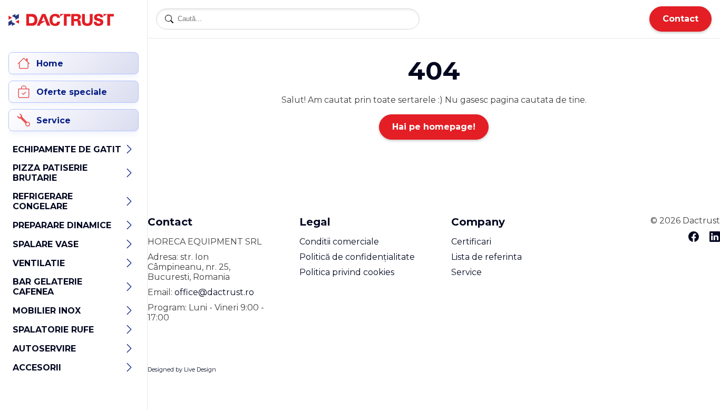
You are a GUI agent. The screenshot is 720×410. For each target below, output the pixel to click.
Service (466, 272)
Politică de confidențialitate (357, 257)
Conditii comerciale (339, 242)
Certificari (471, 242)
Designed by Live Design (182, 369)
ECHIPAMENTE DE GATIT (67, 149)
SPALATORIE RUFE (53, 330)
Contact (680, 19)
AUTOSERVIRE (44, 349)
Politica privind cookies (346, 272)
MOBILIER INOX (47, 311)
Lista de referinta (486, 257)
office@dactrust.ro (214, 292)
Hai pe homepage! (433, 127)
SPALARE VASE (46, 244)
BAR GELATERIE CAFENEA (47, 287)
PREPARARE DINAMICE (62, 225)
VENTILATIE (39, 263)
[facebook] (693, 237)
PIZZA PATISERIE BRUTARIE (50, 173)
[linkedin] (714, 237)
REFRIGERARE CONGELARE (43, 201)
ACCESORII (37, 368)
